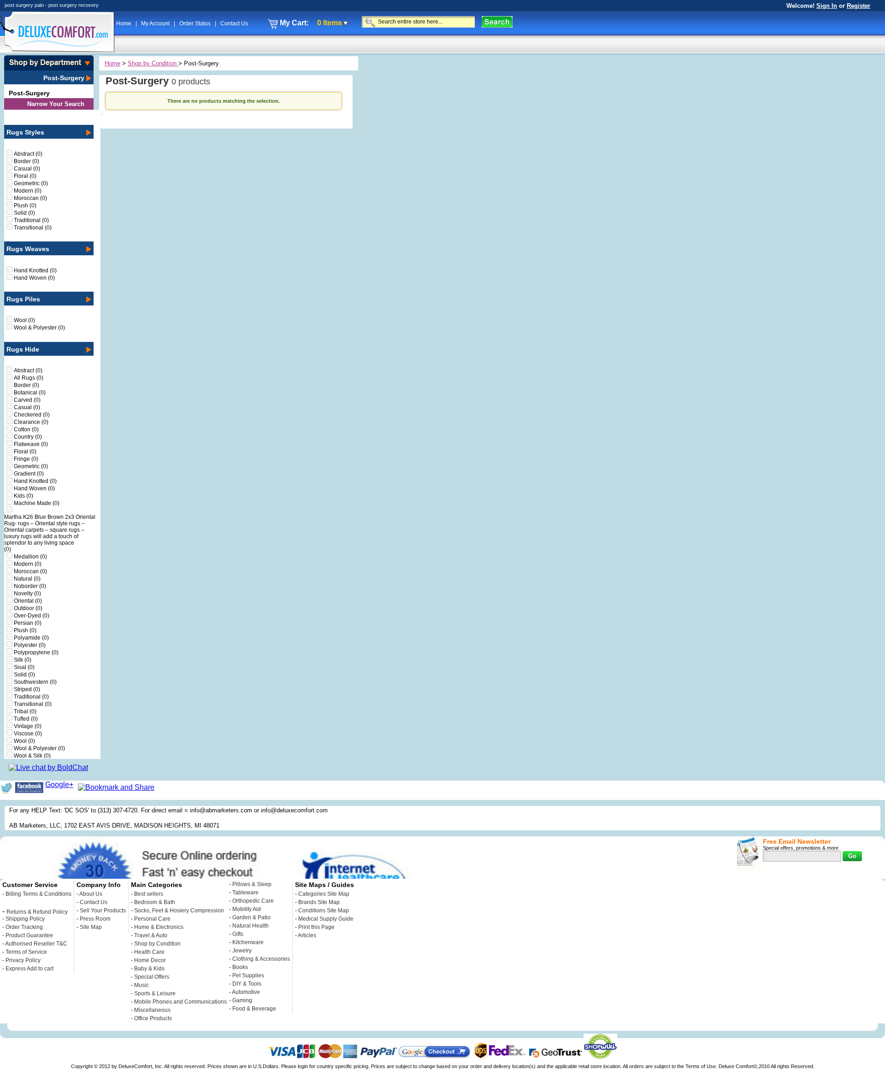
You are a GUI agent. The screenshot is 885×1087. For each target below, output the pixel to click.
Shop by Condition (153, 63)
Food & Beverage (254, 1008)
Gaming (242, 1000)
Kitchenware (248, 942)
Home (124, 23)
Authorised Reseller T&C (36, 943)
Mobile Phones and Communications (180, 1002)
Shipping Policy (25, 919)
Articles (307, 935)
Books (240, 967)
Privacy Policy (23, 960)
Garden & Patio (251, 917)
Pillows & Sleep (251, 884)
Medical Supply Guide (326, 919)
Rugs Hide (22, 349)
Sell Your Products (103, 910)
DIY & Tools (246, 984)
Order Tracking (24, 927)
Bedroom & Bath (154, 902)
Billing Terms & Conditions (38, 894)
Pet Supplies (248, 975)
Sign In (826, 5)
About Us (90, 894)
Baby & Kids (149, 968)
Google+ (59, 784)
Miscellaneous (152, 1010)
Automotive (246, 992)
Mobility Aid (246, 909)
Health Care (149, 952)
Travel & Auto (150, 935)
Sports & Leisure (155, 993)
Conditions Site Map (323, 910)
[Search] (497, 22)
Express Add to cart (29, 968)
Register (858, 5)
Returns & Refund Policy (37, 912)
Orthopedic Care (253, 901)
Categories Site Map (323, 894)
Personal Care (152, 919)
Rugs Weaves (27, 249)
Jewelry (242, 950)
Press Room (95, 919)
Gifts (237, 934)
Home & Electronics (158, 927)
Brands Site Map (319, 902)
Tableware (245, 892)
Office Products (153, 1018)
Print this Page (316, 927)
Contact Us (234, 23)
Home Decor (150, 960)
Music (141, 985)
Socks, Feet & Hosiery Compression (179, 910)
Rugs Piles (23, 299)
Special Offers (151, 977)
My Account (156, 23)
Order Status (195, 23)
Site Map (91, 927)
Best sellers (148, 894)
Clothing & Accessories (261, 959)
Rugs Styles (25, 132)
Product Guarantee (29, 935)
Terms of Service (26, 952)
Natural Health (250, 925)
